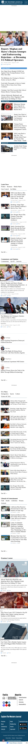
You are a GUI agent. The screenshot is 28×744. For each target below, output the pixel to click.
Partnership (21, 702)
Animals (3, 503)
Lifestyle (3, 729)
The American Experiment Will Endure (12, 361)
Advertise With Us (22, 704)
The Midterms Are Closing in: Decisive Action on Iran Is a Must (12, 79)
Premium (3, 721)
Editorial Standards (22, 697)
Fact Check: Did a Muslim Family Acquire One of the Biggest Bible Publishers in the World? (13, 643)
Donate (11, 726)
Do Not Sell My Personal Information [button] (14, 740)
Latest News (5, 184)
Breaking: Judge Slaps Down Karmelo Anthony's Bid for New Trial (18, 206)
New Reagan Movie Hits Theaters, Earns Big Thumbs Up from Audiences (18, 217)
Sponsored (12, 729)
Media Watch (18, 186)
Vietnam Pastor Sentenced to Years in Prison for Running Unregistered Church (20, 126)
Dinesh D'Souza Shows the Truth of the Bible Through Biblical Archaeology (12, 371)
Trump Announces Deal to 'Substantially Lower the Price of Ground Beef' (18, 464)
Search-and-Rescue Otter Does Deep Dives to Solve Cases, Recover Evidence (18, 516)
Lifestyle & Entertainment (9, 498)
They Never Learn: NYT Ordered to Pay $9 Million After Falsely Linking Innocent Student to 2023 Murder (14, 614)
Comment (5, 64)
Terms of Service (19, 737)
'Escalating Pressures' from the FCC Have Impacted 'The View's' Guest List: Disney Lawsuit (18, 442)
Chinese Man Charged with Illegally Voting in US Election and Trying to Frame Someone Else (18, 403)
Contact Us (21, 699)
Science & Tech (5, 396)
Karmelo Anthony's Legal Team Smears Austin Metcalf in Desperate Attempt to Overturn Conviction (18, 241)
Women (21, 500)
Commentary (5, 261)
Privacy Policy (8, 737)
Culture (17, 394)
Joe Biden (13, 189)
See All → (4, 252)
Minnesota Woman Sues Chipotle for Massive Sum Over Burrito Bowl (19, 106)
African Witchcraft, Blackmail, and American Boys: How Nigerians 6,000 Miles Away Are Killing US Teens (12, 97)
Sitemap (13, 737)
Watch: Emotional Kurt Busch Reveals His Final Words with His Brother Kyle (18, 229)
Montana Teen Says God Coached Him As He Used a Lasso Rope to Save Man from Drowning (19, 538)
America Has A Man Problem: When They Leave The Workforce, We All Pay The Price (18, 480)
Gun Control (5, 189)
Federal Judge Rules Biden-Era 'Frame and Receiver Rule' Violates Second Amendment (18, 449)
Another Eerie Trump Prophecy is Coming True (20, 147)
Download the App (23, 721)
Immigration (4, 394)
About (11, 721)
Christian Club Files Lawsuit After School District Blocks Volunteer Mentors (13, 91)
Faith (2, 500)
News (2, 724)
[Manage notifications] (3, 740)
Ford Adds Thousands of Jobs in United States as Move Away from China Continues (13, 85)
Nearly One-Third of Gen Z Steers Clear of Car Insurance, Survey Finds (20, 117)
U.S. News (4, 392)
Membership (13, 724)
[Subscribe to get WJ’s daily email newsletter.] (5, 698)
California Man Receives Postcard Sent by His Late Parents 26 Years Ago (18, 508)
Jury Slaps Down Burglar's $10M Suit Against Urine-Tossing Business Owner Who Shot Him (13, 73)
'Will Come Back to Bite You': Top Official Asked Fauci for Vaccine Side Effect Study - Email (20, 137)
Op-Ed (12, 261)
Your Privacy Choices (15, 743)
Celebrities (14, 500)
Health (8, 500)
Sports (12, 394)
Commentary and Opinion (9, 259)
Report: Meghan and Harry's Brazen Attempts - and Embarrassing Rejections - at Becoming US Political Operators (13, 54)
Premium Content (7, 558)
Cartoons (18, 261)
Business (9, 186)
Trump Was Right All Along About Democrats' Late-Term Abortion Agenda (13, 352)
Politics (3, 186)
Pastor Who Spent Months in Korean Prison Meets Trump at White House (18, 472)
